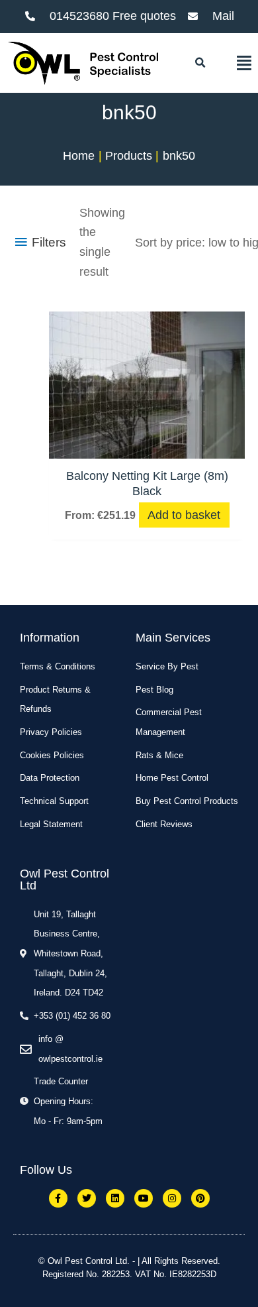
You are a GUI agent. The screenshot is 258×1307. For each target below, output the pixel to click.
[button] (200, 63)
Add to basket (184, 515)
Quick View (147, 444)
